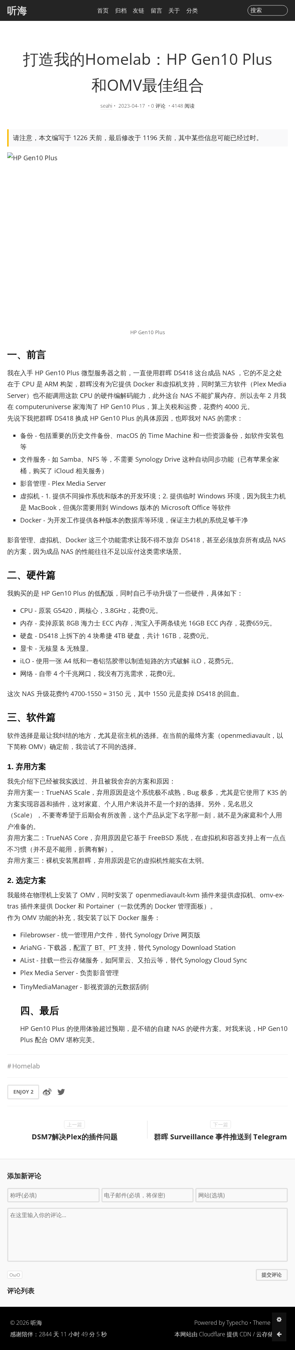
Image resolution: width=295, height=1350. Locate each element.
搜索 (256, 10)
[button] (147, 1275)
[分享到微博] (47, 1091)
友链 (138, 10)
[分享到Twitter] (61, 1091)
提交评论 (272, 1274)
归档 (121, 10)
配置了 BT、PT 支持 (102, 947)
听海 (17, 10)
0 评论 (158, 105)
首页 (103, 10)
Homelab (26, 1066)
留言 (156, 10)
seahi (106, 105)
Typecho (237, 1323)
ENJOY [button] (23, 1091)
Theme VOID (269, 1323)
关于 (174, 10)
